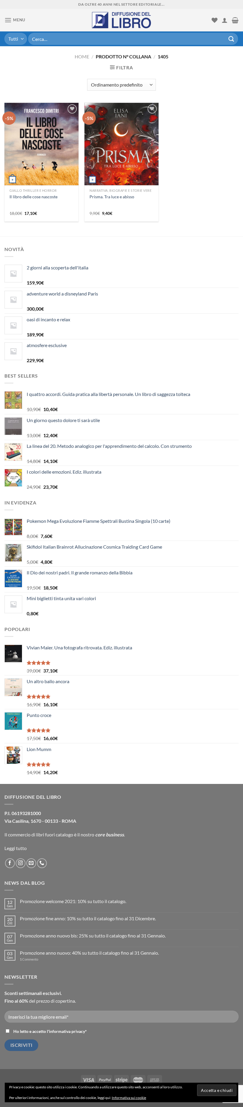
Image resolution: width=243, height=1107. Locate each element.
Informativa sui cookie (129, 1097)
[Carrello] (235, 20)
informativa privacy (67, 1031)
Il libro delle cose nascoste (33, 196)
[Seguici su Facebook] (10, 863)
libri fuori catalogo (54, 834)
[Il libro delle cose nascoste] (41, 160)
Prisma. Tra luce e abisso (111, 196)
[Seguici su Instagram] (20, 863)
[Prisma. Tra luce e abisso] (121, 157)
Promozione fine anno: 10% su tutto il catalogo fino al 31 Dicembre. (88, 918)
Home (82, 56)
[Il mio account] (225, 20)
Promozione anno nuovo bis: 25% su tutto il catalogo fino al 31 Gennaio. (93, 935)
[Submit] (231, 38)
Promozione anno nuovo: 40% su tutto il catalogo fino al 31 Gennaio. (89, 953)
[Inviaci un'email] (31, 863)
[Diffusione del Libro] (121, 20)
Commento (29, 959)
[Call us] (42, 863)
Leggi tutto (15, 848)
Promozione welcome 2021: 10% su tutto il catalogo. (73, 901)
